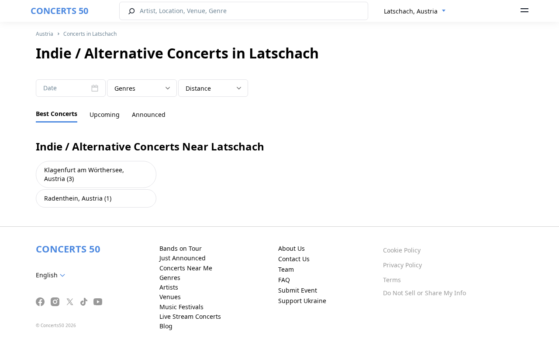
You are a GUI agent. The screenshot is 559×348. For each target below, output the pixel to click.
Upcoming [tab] (105, 114)
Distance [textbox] (198, 88)
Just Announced (182, 258)
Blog (166, 326)
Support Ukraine (302, 301)
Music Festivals (181, 307)
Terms (392, 280)
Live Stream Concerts (190, 316)
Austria (44, 34)
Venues (170, 297)
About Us (291, 248)
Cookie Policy (402, 250)
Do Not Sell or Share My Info (424, 293)
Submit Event (297, 290)
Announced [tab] (149, 114)
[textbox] (141, 88)
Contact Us (294, 259)
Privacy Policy (402, 265)
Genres (169, 277)
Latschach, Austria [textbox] (411, 11)
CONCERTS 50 (59, 11)
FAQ (284, 280)
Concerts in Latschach (90, 34)
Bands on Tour (180, 248)
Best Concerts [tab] (56, 113)
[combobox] (415, 11)
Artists (168, 287)
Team (286, 269)
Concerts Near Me (185, 268)
